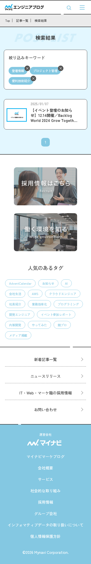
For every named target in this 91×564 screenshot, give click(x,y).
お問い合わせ (45, 409)
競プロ (62, 325)
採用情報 (45, 502)
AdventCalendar (20, 283)
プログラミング (68, 304)
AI (66, 283)
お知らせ (48, 283)
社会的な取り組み (45, 490)
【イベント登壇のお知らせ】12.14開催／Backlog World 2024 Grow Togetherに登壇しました (54, 117)
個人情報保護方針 (45, 536)
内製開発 (15, 325)
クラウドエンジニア (62, 294)
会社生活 (15, 294)
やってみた (39, 325)
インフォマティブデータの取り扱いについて (45, 524)
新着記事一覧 (45, 359)
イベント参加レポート (56, 314)
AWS (35, 294)
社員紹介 (15, 304)
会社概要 (45, 467)
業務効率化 (39, 304)
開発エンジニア (19, 314)
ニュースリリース (45, 376)
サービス (45, 479)
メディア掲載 (18, 335)
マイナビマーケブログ (45, 456)
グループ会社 (45, 513)
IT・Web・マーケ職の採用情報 (45, 392)
